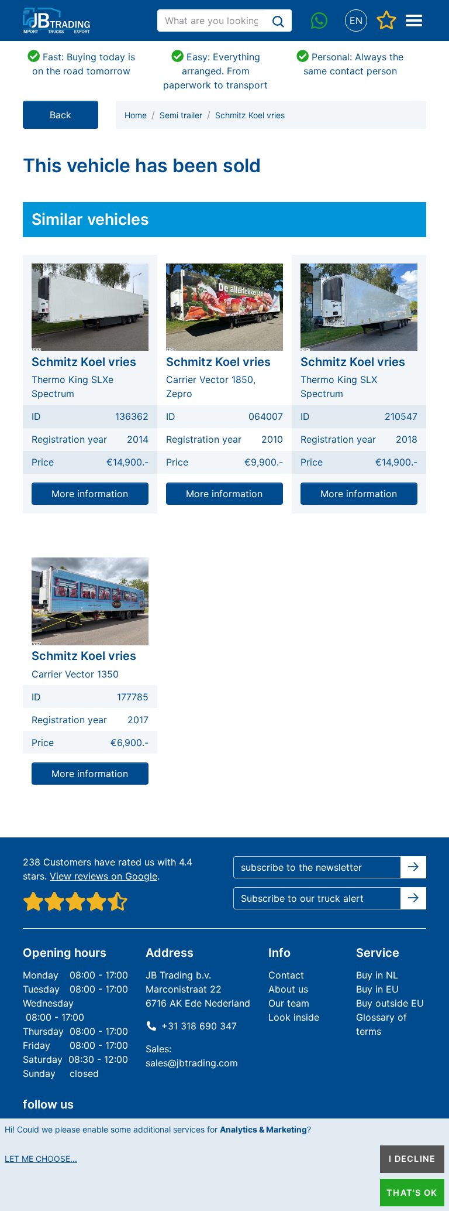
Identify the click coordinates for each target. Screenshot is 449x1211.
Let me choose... (41, 1159)
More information (89, 494)
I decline (412, 1159)
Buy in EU (377, 989)
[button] (355, 20)
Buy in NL (377, 975)
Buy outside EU (390, 1003)
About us (288, 989)
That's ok (411, 1193)
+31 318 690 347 (199, 1026)
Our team (288, 1003)
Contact (286, 975)
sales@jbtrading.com (192, 1063)
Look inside (293, 1017)
